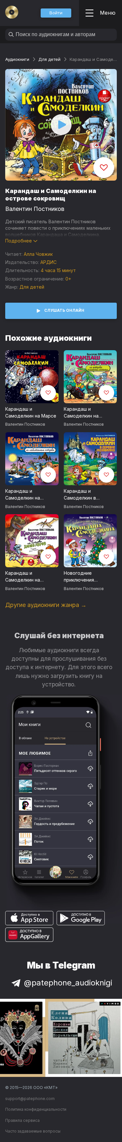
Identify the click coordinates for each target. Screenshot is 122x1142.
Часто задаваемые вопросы (33, 1131)
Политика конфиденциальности (35, 1109)
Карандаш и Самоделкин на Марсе (30, 412)
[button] (56, 13)
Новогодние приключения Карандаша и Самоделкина (79, 576)
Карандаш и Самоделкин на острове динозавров (29, 576)
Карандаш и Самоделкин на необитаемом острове (31, 494)
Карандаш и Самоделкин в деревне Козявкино (86, 494)
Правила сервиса (22, 1120)
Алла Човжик (38, 254)
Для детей (49, 59)
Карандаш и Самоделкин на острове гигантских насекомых (86, 412)
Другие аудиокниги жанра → (46, 604)
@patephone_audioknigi (68, 982)
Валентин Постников (34, 208)
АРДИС (48, 262)
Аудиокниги (17, 59)
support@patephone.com (30, 1098)
